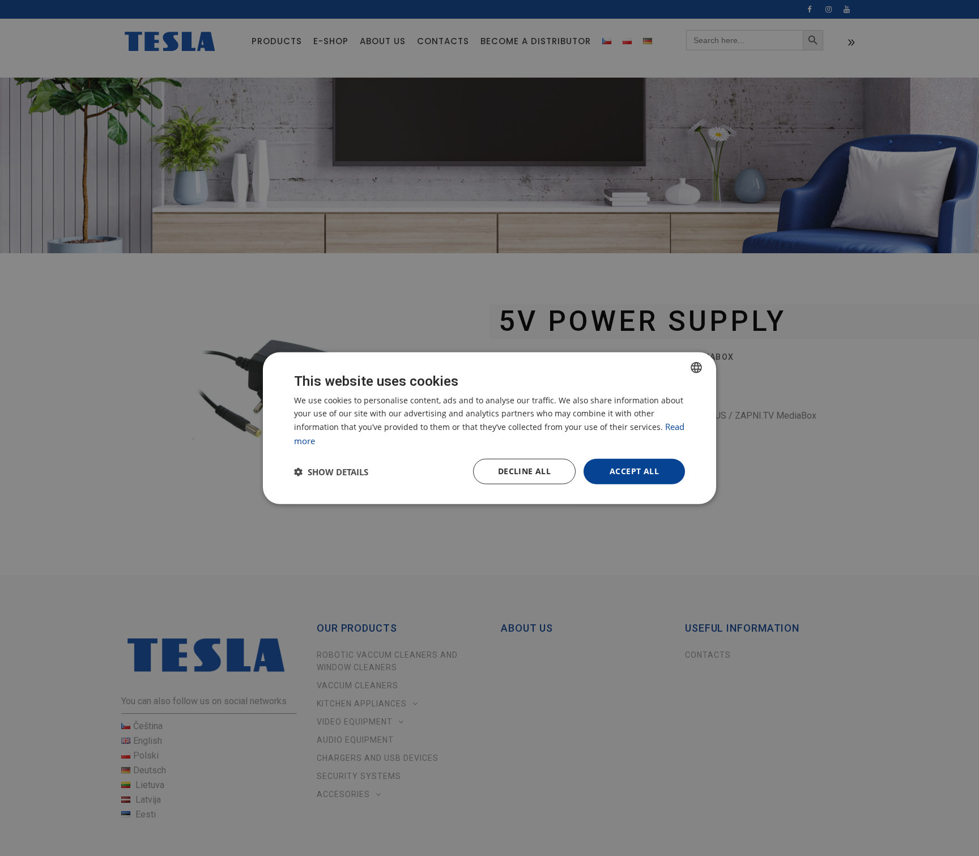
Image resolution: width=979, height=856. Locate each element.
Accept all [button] (634, 471)
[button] (331, 471)
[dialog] (489, 428)
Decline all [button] (524, 471)
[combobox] (696, 367)
